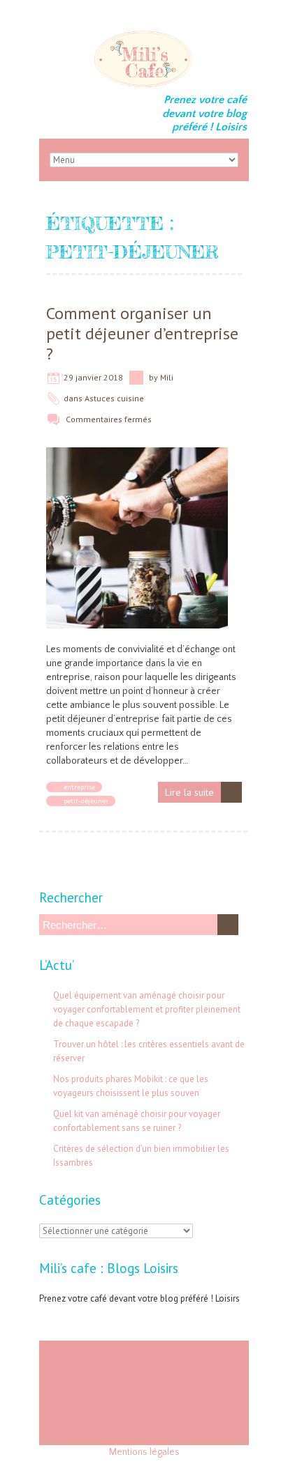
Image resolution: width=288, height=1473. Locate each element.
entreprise (79, 787)
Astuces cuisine (114, 398)
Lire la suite (189, 792)
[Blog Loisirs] (144, 35)
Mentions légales (144, 1452)
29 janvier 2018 (93, 377)
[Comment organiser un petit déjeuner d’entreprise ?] (137, 454)
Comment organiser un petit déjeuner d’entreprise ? (142, 333)
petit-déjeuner (86, 800)
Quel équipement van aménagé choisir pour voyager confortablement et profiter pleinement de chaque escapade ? (146, 1009)
